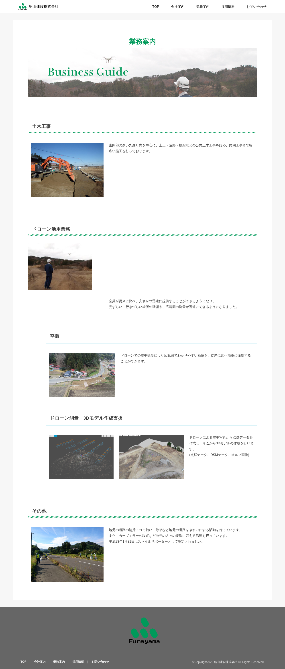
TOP (155, 6)
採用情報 (228, 6)
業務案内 (203, 6)
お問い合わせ (256, 6)
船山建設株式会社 (225, 662)
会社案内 (177, 6)
